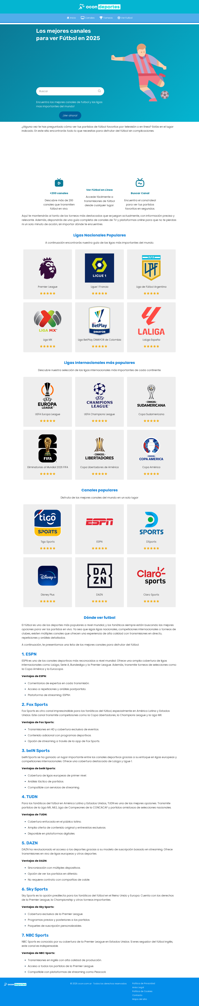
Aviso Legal (138, 987)
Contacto (137, 995)
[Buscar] (98, 90)
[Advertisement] (70, 63)
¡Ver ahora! (70, 115)
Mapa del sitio (139, 999)
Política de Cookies (142, 991)
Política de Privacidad (143, 983)
